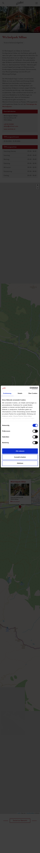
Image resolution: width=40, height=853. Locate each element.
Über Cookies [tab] (32, 393)
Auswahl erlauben (20, 457)
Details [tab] (20, 393)
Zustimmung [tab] (7, 393)
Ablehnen (20, 463)
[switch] (35, 432)
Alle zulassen (20, 451)
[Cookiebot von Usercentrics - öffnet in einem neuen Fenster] (30, 388)
